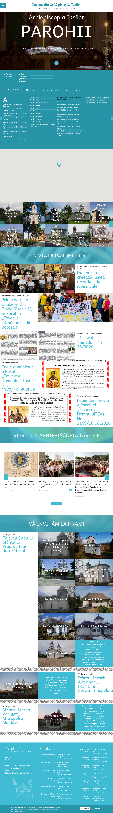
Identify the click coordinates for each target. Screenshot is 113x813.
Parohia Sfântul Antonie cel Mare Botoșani (68, 127)
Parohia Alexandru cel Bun (39, 102)
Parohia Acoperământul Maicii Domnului (13, 105)
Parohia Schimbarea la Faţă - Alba (69, 101)
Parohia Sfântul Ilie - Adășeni (95, 100)
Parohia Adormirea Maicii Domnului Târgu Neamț (15, 128)
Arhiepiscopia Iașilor (51, 8)
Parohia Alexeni (35, 105)
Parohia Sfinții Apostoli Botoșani (68, 107)
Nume (33, 74)
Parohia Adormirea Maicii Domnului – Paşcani (15, 132)
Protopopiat (10, 76)
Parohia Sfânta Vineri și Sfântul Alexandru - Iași (68, 115)
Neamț (23, 76)
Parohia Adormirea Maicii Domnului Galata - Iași (15, 123)
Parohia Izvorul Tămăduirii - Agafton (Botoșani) (42, 125)
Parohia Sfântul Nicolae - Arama (96, 102)
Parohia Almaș (35, 108)
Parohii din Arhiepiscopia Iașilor (56, 4)
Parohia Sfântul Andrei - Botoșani (68, 119)
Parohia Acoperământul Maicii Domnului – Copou (13, 109)
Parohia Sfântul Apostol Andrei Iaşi (69, 131)
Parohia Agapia (8, 136)
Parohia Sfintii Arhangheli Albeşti (68, 104)
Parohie (9, 74)
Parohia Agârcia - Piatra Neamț (14, 139)
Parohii (40, 8)
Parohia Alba (34, 97)
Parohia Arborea (35, 113)
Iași (22, 74)
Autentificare (70, 8)
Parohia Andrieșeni (36, 111)
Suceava (24, 81)
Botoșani (24, 78)
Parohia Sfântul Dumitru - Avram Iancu (68, 134)
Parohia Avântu (35, 122)
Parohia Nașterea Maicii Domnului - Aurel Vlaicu (69, 98)
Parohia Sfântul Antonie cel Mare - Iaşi (69, 123)
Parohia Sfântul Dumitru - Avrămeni (97, 97)
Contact (62, 8)
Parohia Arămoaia (36, 119)
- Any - (13, 90)
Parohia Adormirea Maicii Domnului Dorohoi (15, 119)
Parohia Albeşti (35, 100)
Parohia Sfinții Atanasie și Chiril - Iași (68, 111)
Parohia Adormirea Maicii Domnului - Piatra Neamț (15, 114)
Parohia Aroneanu (36, 116)
